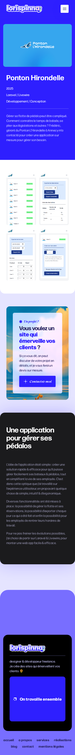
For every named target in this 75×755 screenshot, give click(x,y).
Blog (14, 746)
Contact (28, 746)
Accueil (8, 740)
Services (43, 740)
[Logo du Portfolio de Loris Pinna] (24, 9)
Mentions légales (51, 746)
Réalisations (63, 740)
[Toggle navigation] (65, 9)
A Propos (25, 740)
